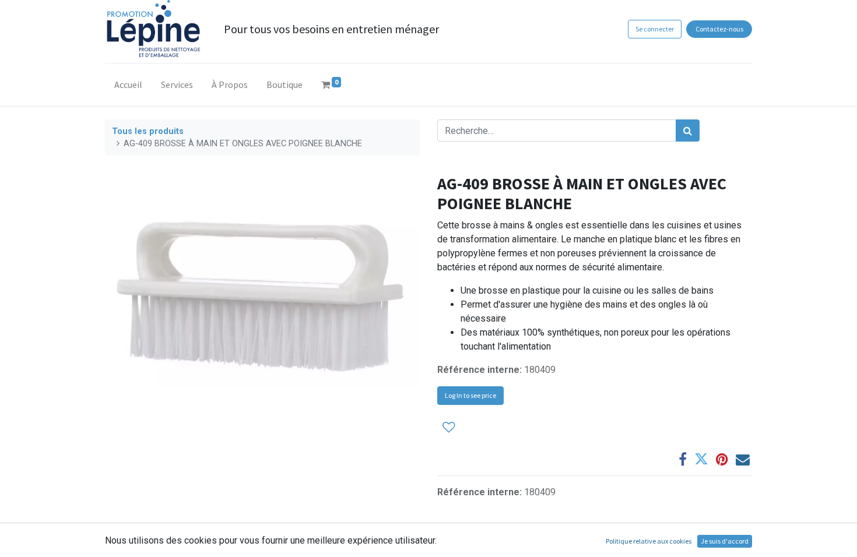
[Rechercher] (688, 130)
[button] (448, 426)
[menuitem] (128, 86)
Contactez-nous (719, 28)
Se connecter (654, 28)
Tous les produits (148, 131)
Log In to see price (470, 395)
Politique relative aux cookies (648, 541)
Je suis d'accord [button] (725, 541)
